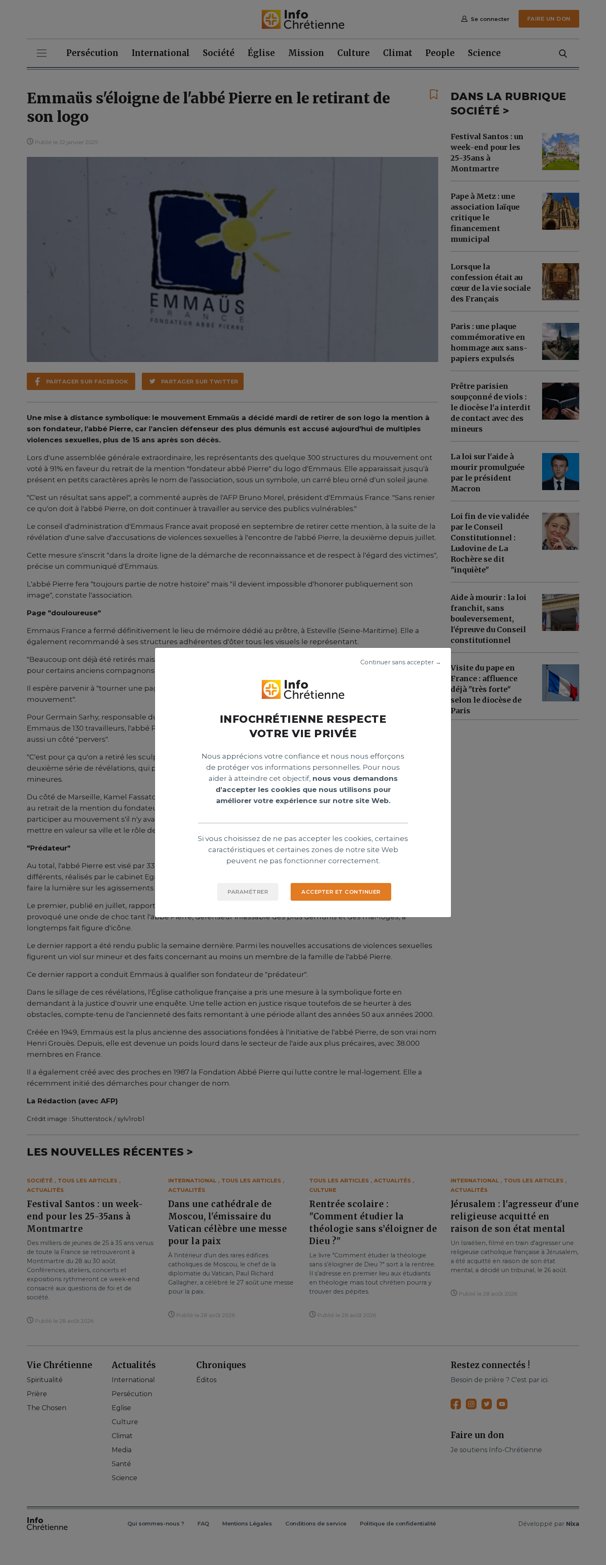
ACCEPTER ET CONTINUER (341, 891)
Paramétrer (248, 891)
